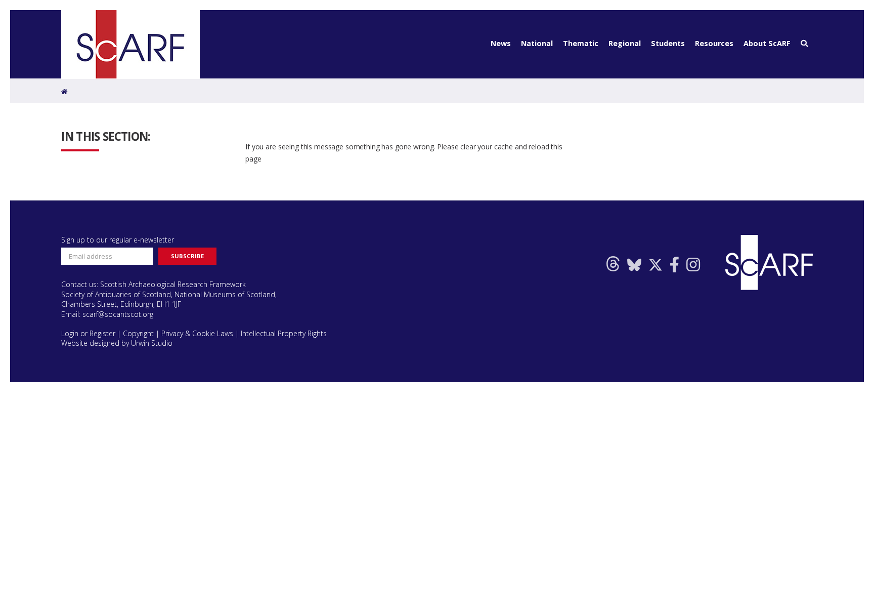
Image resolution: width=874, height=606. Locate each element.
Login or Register (88, 333)
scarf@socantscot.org (117, 314)
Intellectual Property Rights (284, 333)
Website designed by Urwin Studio (116, 343)
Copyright (138, 333)
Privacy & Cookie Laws (197, 333)
